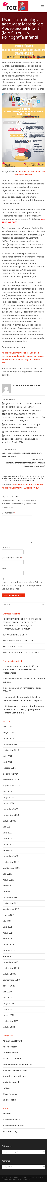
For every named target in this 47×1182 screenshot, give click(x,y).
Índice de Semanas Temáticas (17, 1064)
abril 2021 (7, 938)
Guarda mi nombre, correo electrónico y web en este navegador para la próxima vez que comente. (22, 585)
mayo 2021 (8, 932)
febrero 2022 (9, 891)
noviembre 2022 (11, 862)
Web (4, 568)
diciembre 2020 (10, 962)
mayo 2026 (8, 732)
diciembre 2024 (10, 773)
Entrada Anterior (21, 453)
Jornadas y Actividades (14, 1076)
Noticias (7, 1088)
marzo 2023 (8, 844)
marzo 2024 (9, 803)
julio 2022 (7, 873)
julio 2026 (7, 726)
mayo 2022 (8, 879)
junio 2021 (7, 927)
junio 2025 (7, 756)
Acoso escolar (10, 1046)
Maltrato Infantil (11, 1082)
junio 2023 (7, 832)
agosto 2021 (8, 915)
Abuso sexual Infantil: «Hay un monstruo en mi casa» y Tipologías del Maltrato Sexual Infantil (23, 709)
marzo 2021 (8, 944)
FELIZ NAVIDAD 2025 (12, 646)
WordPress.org (10, 1131)
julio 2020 (7, 991)
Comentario (8, 512)
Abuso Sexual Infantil (13, 1041)
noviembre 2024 (11, 779)
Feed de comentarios (13, 1125)
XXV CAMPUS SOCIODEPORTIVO (18, 640)
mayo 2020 (8, 1003)
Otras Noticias (10, 1094)
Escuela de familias (12, 1058)
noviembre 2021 (10, 903)
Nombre (7, 547)
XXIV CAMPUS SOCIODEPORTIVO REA (21, 652)
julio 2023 (7, 826)
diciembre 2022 (10, 856)
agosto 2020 (9, 985)
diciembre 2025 (10, 744)
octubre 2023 (9, 821)
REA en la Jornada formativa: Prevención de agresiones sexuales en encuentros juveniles (23, 439)
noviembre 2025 (11, 750)
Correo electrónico (12, 557)
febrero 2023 (9, 850)
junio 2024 (8, 791)
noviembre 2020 (11, 968)
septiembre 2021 (11, 909)
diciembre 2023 (10, 809)
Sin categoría (9, 1099)
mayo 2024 (8, 797)
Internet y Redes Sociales (15, 1070)
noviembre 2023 (11, 815)
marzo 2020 (8, 1015)
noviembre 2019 (10, 1021)
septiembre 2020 (11, 980)
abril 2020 (7, 1009)
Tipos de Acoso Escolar (15, 431)
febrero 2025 (9, 768)
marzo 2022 (8, 885)
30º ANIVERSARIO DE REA (15, 634)
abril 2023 (7, 838)
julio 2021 (7, 921)
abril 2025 (7, 762)
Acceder (7, 1113)
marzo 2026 (8, 738)
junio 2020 (7, 997)
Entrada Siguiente (25, 463)
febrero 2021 (9, 950)
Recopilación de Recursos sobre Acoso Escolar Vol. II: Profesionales (20, 669)
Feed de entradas (11, 1119)
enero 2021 (8, 956)
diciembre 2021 (10, 897)
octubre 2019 (9, 1027)
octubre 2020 (9, 974)
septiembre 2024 (11, 785)
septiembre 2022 (11, 868)
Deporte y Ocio (10, 1052)
